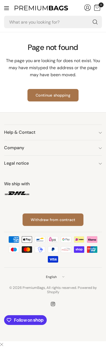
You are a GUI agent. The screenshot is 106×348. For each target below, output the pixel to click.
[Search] (95, 22)
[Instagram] (53, 304)
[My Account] (87, 7)
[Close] (1, 345)
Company (14, 148)
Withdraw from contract (53, 219)
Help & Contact (19, 132)
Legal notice (16, 163)
